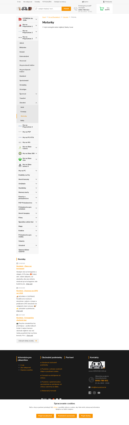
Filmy (21, 218)
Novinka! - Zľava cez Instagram (24, 267)
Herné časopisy (24, 213)
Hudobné (23, 76)
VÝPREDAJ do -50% (28, 19)
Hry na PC (22, 171)
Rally (22, 121)
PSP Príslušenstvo (25, 203)
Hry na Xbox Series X (27, 165)
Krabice (21, 231)
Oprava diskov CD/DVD (24, 251)
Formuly (23, 112)
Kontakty (37, 2)
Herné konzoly (24, 179)
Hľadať (66, 9)
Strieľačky (23, 85)
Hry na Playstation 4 (28, 126)
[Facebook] (91, 393)
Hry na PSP (27, 132)
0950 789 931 (83, 10)
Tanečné (22, 98)
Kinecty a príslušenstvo (24, 198)
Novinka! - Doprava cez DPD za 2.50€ (27, 292)
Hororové (23, 61)
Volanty (21, 241)
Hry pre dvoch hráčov (27, 65)
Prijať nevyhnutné (45, 416)
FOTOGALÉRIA (47, 2)
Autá (22, 107)
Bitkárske (23, 47)
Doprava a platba (26, 370)
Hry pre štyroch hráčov (25, 71)
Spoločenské (24, 81)
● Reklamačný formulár (48, 391)
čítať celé (29, 284)
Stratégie (23, 89)
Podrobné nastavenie (66, 416)
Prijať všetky (86, 416)
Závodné (22, 103)
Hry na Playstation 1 (28, 25)
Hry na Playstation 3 (28, 38)
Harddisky (22, 188)
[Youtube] (100, 393)
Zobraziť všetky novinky (26, 341)
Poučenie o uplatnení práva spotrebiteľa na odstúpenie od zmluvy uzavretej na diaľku (51, 384)
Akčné (22, 43)
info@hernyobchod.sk (98, 387)
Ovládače (22, 184)
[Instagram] (95, 393)
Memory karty (24, 192)
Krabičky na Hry (24, 175)
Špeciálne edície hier (26, 222)
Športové (23, 94)
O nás (19, 2)
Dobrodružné (24, 56)
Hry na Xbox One (27, 159)
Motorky (24, 116)
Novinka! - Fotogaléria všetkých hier (25, 319)
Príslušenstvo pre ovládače (25, 208)
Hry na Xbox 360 (28, 153)
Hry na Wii (26, 142)
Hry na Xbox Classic (27, 148)
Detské (22, 52)
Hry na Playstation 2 (28, 32)
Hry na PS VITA (28, 137)
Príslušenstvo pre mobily (25, 236)
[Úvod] (24, 8)
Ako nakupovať (27, 2)
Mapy (20, 226)
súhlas (55, 407)
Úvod (44, 17)
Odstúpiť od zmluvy (60, 2)
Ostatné (22, 245)
